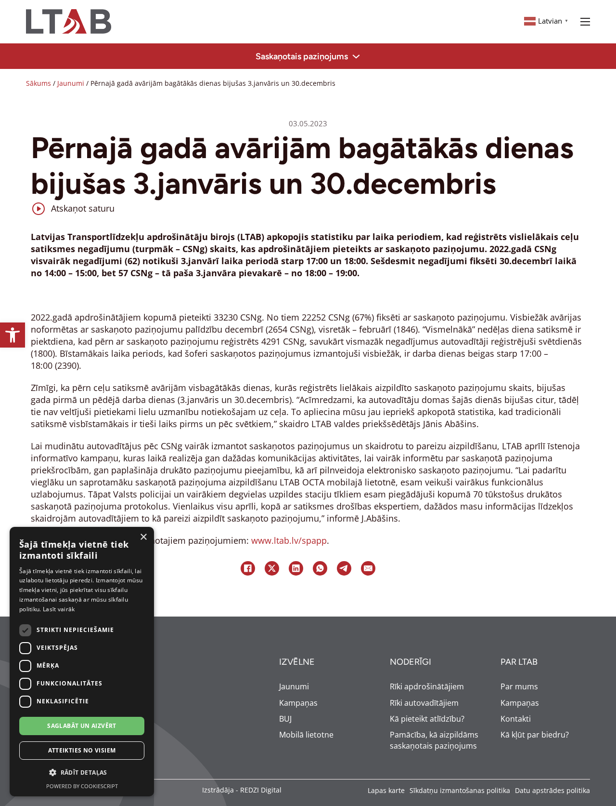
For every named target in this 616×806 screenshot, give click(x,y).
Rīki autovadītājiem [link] (424, 703)
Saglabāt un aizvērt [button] (81, 726)
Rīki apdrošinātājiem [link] (427, 686)
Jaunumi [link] (70, 83)
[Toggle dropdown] (356, 56)
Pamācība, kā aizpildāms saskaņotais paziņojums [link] (434, 740)
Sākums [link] (38, 83)
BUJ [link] (285, 718)
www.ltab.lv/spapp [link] (289, 540)
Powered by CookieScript (82, 786)
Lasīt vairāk (59, 609)
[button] (81, 773)
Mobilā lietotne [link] (306, 734)
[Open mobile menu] (585, 22)
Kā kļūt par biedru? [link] (534, 734)
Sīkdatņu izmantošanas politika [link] (460, 790)
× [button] (143, 537)
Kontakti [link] (515, 718)
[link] (12, 335)
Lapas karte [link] (386, 790)
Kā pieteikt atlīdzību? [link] (427, 718)
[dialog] (82, 661)
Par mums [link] (519, 686)
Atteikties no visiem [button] (82, 750)
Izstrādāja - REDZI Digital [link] (242, 789)
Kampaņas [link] (298, 703)
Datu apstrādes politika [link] (552, 790)
